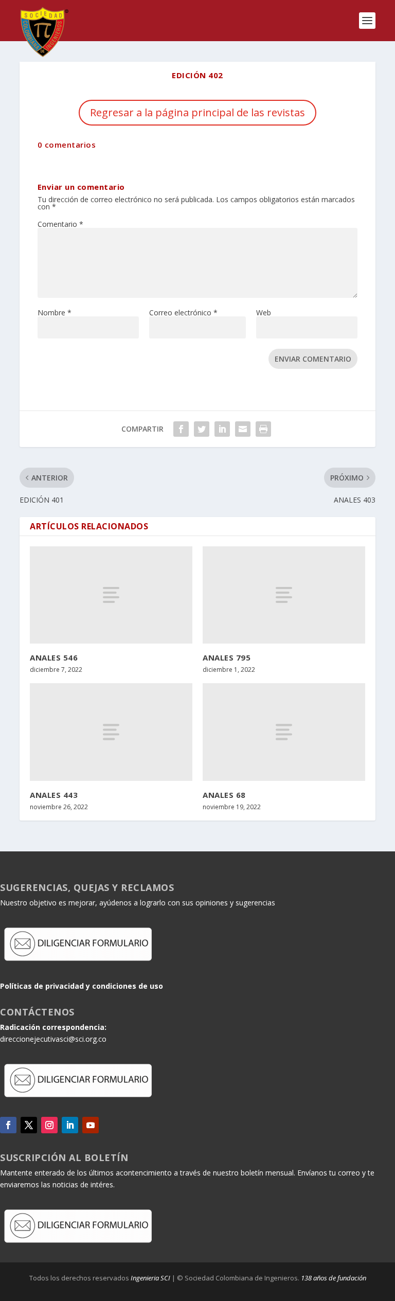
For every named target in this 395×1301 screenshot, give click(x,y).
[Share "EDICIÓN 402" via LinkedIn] (222, 429)
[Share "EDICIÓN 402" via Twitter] (201, 429)
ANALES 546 (54, 657)
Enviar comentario (313, 359)
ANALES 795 (226, 657)
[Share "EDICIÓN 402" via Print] (263, 429)
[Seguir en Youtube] (90, 1125)
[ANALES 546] (111, 595)
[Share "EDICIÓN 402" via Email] (242, 429)
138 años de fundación (333, 1277)
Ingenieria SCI (150, 1277)
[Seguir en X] (29, 1125)
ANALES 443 (54, 795)
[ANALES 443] (111, 731)
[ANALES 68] (284, 731)
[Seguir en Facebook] (8, 1125)
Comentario (60, 224)
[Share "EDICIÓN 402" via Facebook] (181, 429)
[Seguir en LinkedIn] (70, 1125)
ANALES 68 (224, 795)
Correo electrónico (183, 312)
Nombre (54, 312)
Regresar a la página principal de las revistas (197, 112)
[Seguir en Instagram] (49, 1125)
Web (263, 312)
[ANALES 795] (284, 595)
